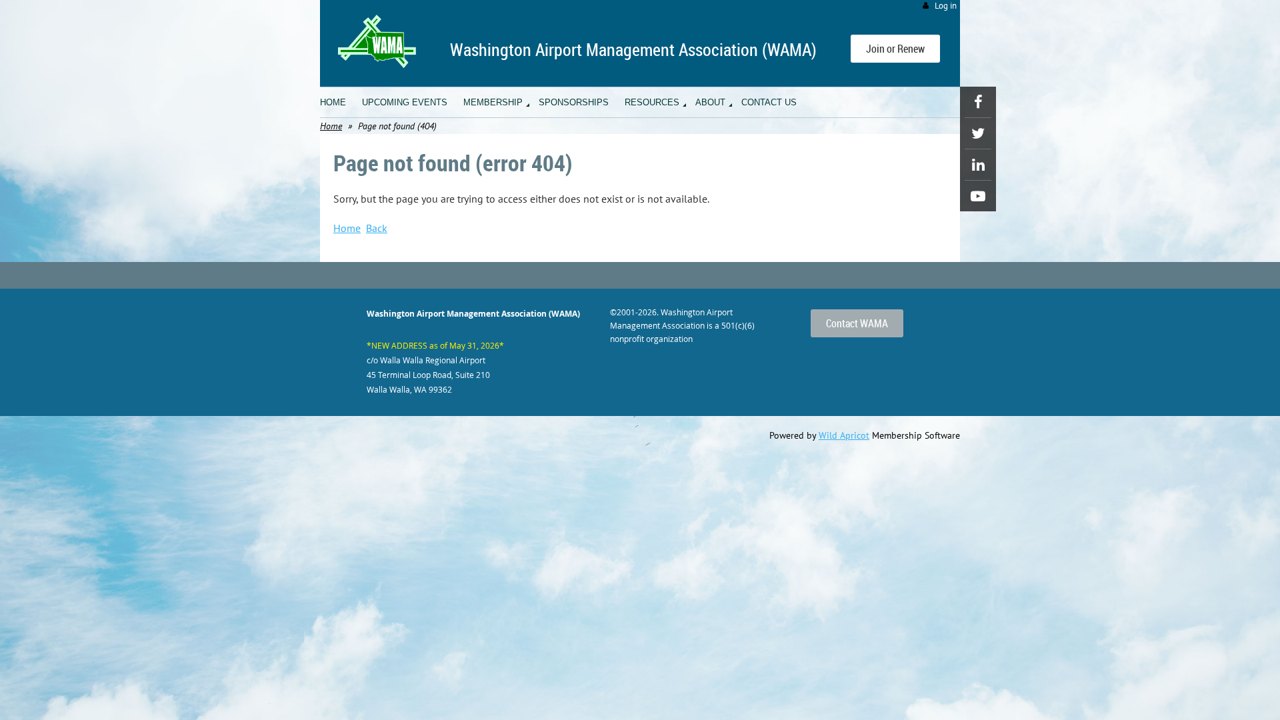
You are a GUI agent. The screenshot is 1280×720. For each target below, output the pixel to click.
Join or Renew (895, 48)
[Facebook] (978, 102)
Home (331, 126)
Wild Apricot (844, 435)
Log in (946, 5)
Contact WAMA (857, 323)
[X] (978, 133)
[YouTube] (978, 196)
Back (376, 228)
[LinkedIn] (978, 164)
